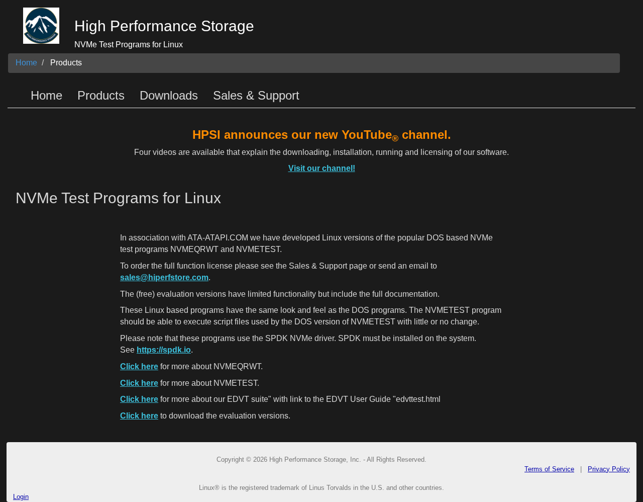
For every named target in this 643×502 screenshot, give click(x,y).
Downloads (169, 95)
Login (21, 496)
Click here (139, 366)
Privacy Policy (609, 469)
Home (26, 62)
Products (66, 62)
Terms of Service (549, 469)
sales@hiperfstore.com (164, 277)
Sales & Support (256, 95)
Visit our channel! (321, 168)
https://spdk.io (164, 350)
